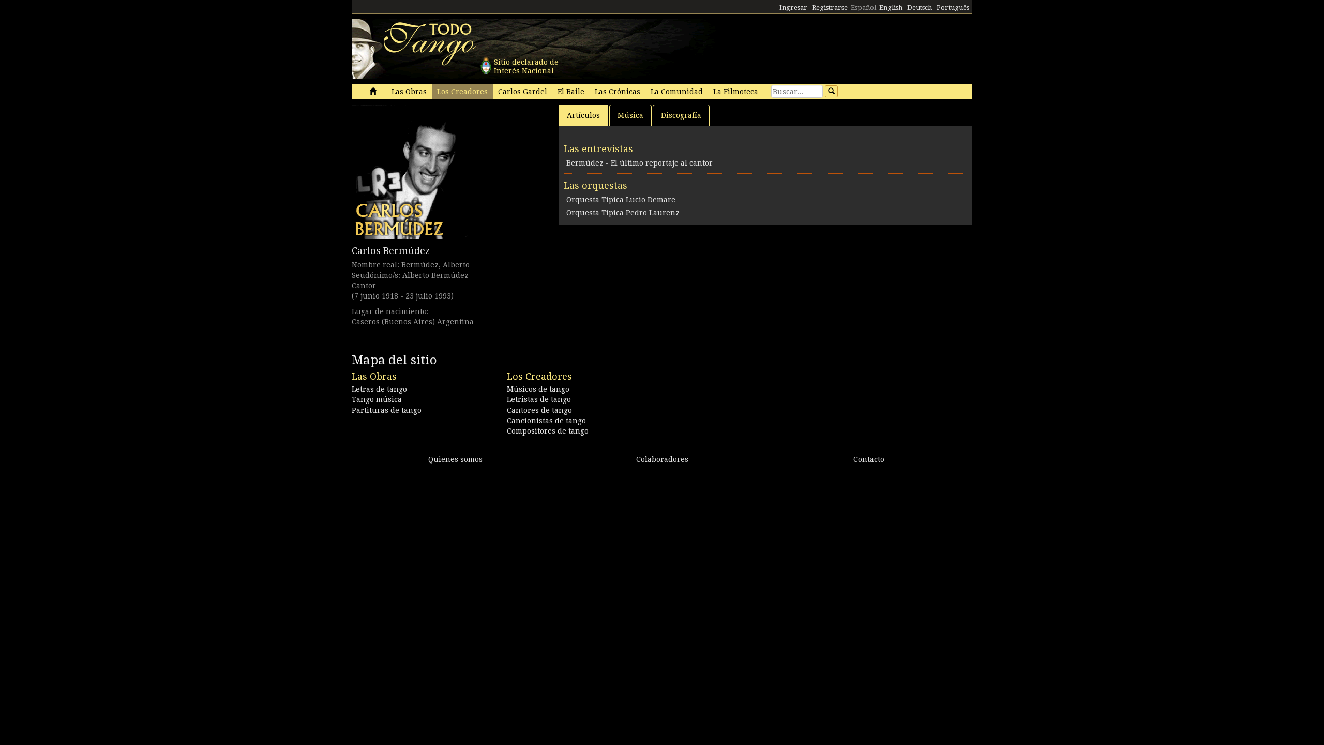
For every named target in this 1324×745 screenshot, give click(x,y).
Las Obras (409, 91)
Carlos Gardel (522, 91)
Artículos (583, 115)
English (890, 7)
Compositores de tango (548, 431)
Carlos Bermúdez (391, 250)
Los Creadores (462, 91)
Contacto (868, 459)
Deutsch (919, 7)
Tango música (377, 399)
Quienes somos (455, 459)
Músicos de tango (538, 389)
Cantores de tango (539, 410)
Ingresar (793, 7)
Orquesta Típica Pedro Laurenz (623, 212)
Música (630, 115)
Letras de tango (379, 389)
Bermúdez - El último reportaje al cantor (639, 163)
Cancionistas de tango (546, 420)
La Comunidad (677, 91)
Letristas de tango (539, 399)
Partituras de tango (387, 410)
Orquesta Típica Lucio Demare (620, 200)
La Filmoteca (735, 91)
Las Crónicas (617, 91)
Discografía (681, 115)
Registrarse (830, 7)
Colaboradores (662, 459)
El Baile (571, 91)
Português (953, 7)
